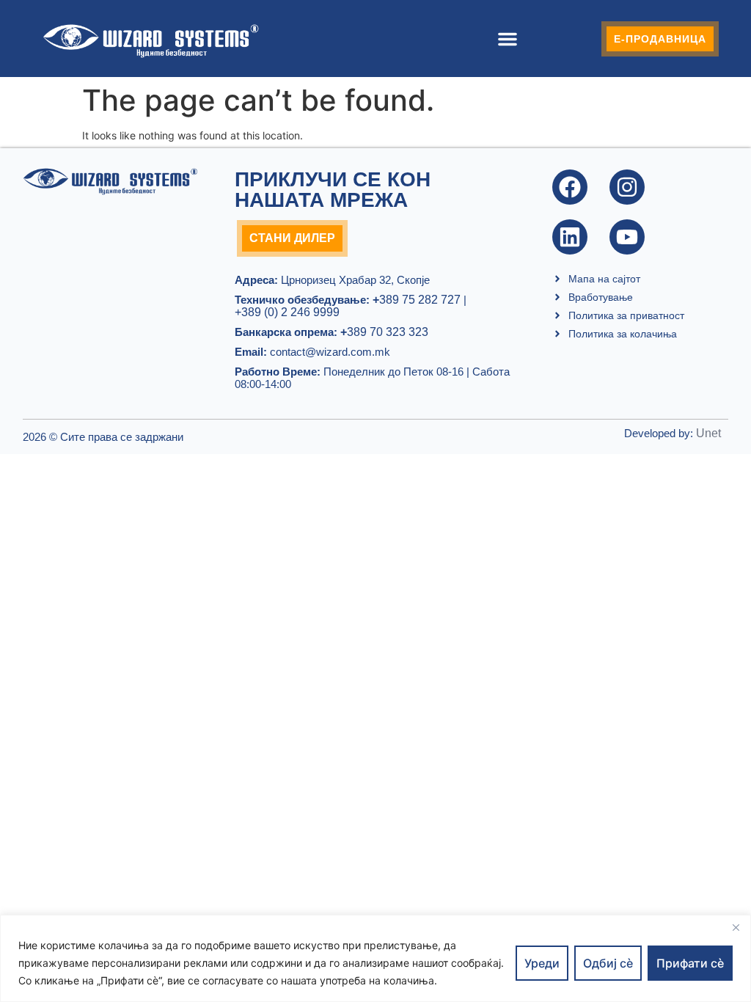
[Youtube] (627, 237)
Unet (708, 433)
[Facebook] (569, 187)
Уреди (542, 963)
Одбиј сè (608, 963)
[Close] (735, 927)
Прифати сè (690, 963)
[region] (375, 958)
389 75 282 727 (417, 299)
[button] (507, 38)
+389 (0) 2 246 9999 (287, 312)
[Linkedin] (569, 237)
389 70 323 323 (384, 332)
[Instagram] (627, 187)
